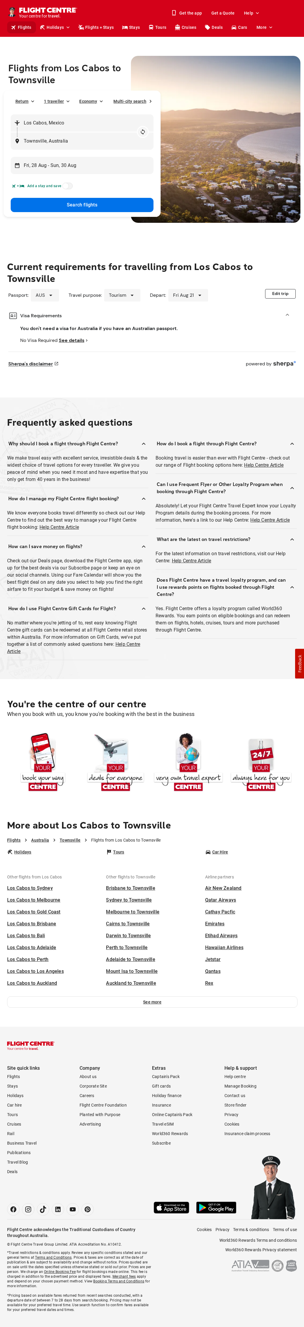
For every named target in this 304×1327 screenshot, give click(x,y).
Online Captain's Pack (172, 1114)
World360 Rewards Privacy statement (261, 1249)
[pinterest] (87, 1209)
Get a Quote (223, 13)
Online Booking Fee (60, 1272)
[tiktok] (43, 1209)
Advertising (90, 1124)
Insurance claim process (247, 1133)
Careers (87, 1095)
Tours (160, 27)
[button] (152, 1002)
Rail (10, 1133)
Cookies (231, 1124)
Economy (88, 101)
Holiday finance (166, 1095)
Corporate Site (93, 1086)
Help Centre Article (59, 527)
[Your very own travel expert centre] (188, 762)
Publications (19, 1152)
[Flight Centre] (31, 1046)
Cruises (189, 27)
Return (21, 101)
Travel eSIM (163, 1124)
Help (248, 13)
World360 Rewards (170, 1133)
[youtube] (72, 1209)
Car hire (14, 1105)
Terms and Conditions (53, 1257)
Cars (242, 27)
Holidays (55, 27)
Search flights (82, 205)
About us (88, 1076)
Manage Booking (240, 1086)
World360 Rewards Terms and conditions (258, 1240)
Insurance (161, 1105)
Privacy (231, 1114)
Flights (24, 27)
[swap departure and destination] (143, 132)
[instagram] (28, 1209)
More (261, 27)
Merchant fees (124, 1276)
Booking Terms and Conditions (118, 1281)
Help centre (235, 1076)
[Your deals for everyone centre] (115, 762)
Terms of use (285, 1229)
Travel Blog (17, 1162)
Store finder (235, 1105)
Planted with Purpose (100, 1114)
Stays (134, 27)
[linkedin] (58, 1209)
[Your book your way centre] (43, 762)
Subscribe (161, 1143)
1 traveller (54, 101)
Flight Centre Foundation (103, 1105)
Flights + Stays (99, 27)
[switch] (66, 188)
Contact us (234, 1095)
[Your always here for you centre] (261, 762)
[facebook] (13, 1209)
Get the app (190, 13)
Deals (217, 27)
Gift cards (161, 1086)
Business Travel (22, 1143)
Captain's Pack (166, 1076)
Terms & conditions (251, 1229)
